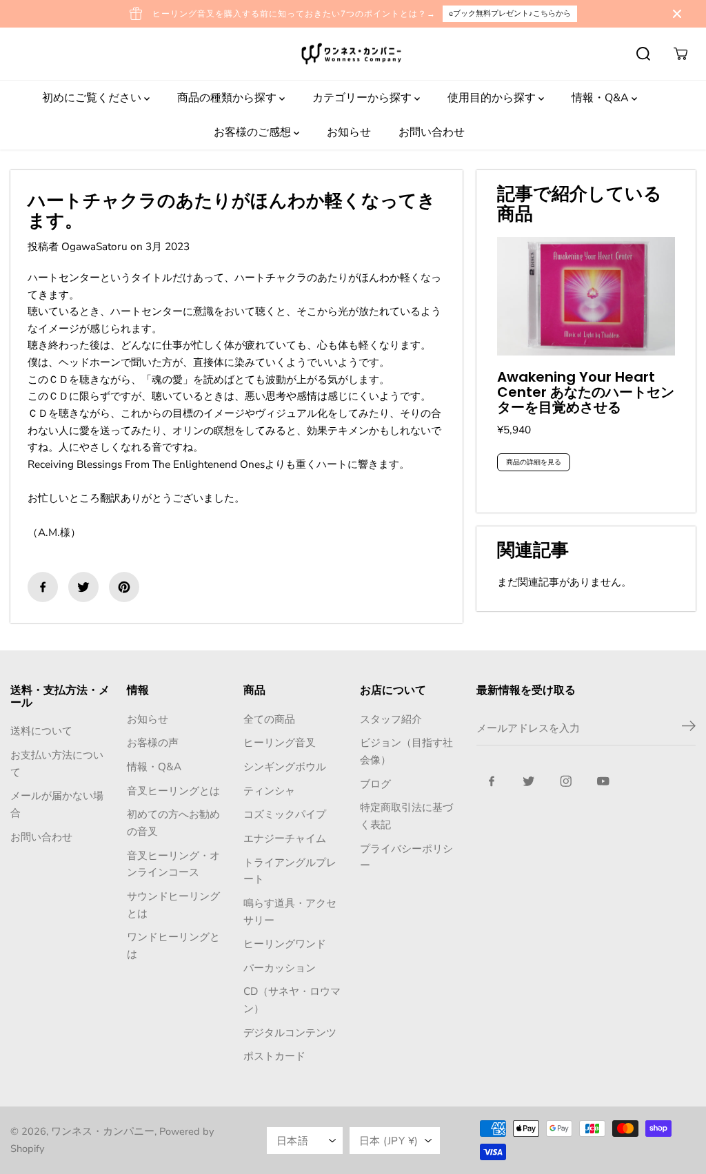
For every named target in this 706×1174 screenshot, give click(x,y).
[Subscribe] (689, 728)
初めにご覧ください (93, 97)
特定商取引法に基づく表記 (406, 816)
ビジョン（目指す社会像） (406, 751)
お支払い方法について (56, 763)
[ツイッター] (83, 587)
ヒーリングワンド (284, 943)
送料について (41, 730)
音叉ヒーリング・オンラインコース (173, 864)
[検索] (643, 54)
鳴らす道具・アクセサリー (289, 911)
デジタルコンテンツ (289, 1032)
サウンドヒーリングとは (173, 904)
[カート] (680, 54)
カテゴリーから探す (363, 97)
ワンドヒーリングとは (173, 945)
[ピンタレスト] (124, 587)
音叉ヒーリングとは (173, 790)
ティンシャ (269, 790)
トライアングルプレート (289, 871)
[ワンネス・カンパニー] (353, 54)
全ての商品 (269, 719)
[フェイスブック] (43, 587)
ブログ (375, 783)
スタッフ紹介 (391, 719)
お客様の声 (153, 742)
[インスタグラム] (566, 781)
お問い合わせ (432, 132)
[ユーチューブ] (603, 781)
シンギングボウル (284, 766)
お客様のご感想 (254, 132)
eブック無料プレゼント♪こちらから (510, 13)
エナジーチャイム (284, 838)
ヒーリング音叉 (279, 742)
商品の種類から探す (228, 97)
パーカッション (279, 967)
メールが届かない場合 (56, 804)
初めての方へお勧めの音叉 (173, 822)
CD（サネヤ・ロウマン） (292, 1000)
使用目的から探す (492, 97)
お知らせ (349, 132)
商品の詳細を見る (533, 462)
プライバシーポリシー (406, 857)
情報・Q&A (602, 97)
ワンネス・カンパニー (102, 1131)
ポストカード (274, 1056)
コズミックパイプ (284, 814)
